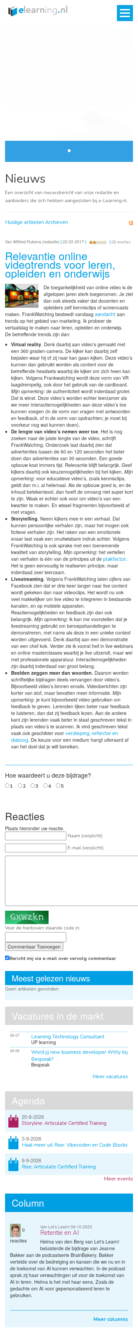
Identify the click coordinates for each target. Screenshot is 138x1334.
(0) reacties (121, 242)
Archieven (56, 222)
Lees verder (114, 100)
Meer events (118, 1178)
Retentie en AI (59, 1232)
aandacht (105, 314)
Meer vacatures (110, 1076)
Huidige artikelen (24, 222)
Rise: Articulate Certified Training (59, 1166)
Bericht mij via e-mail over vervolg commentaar (62, 958)
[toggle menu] (125, 13)
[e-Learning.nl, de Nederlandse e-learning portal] (36, 10)
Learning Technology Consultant (68, 1036)
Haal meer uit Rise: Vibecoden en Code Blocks (75, 1145)
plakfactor (114, 559)
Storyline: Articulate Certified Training (64, 1123)
